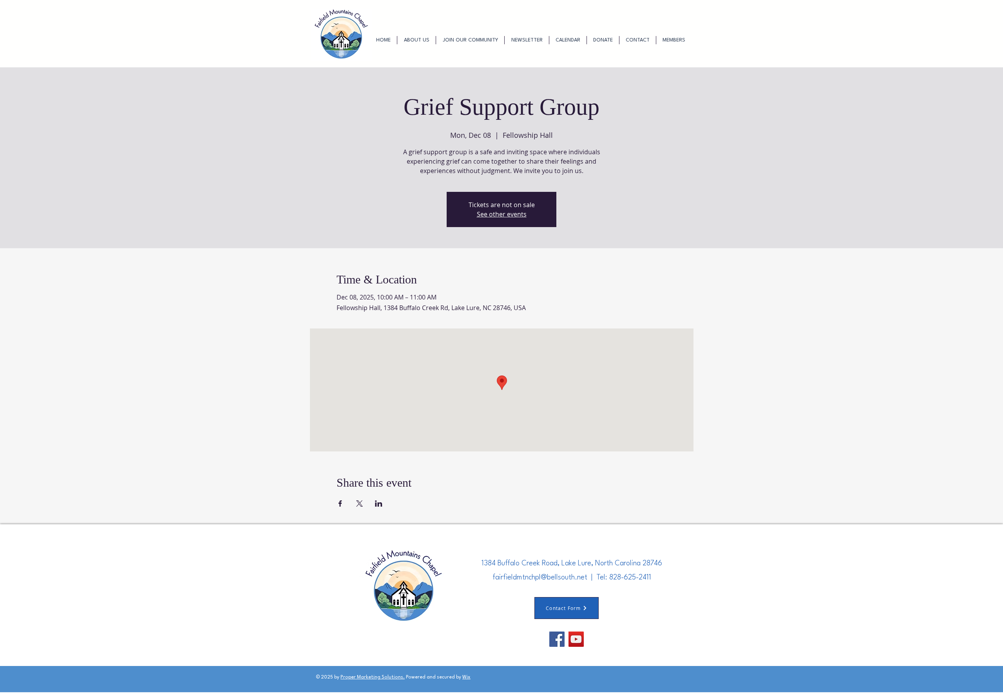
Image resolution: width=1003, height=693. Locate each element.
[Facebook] (557, 639)
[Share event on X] (359, 503)
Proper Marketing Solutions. (372, 677)
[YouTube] (576, 639)
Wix (466, 677)
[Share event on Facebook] (340, 503)
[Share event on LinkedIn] (378, 503)
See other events (502, 214)
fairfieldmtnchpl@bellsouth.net (539, 577)
